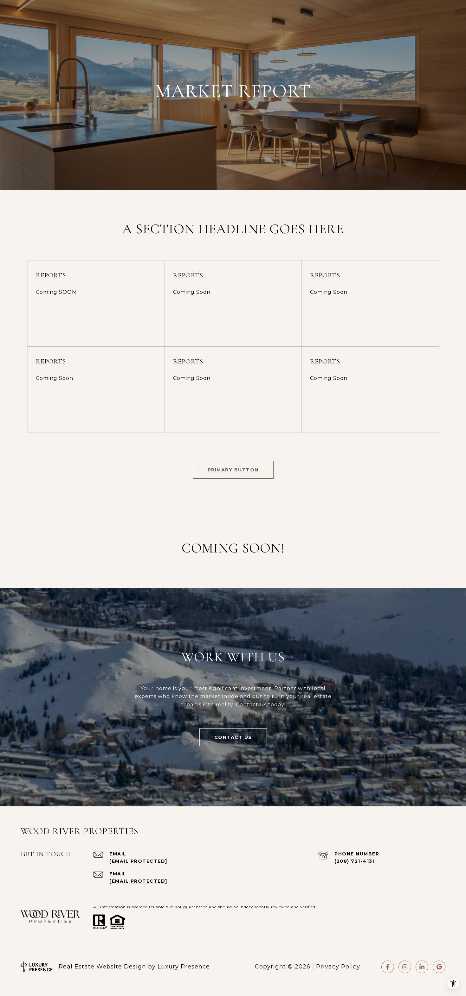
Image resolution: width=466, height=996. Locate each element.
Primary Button (233, 470)
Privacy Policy (338, 966)
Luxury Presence (184, 966)
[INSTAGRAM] (404, 967)
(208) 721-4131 (354, 861)
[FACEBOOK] (387, 967)
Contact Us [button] (233, 737)
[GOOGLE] (439, 967)
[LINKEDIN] (422, 967)
